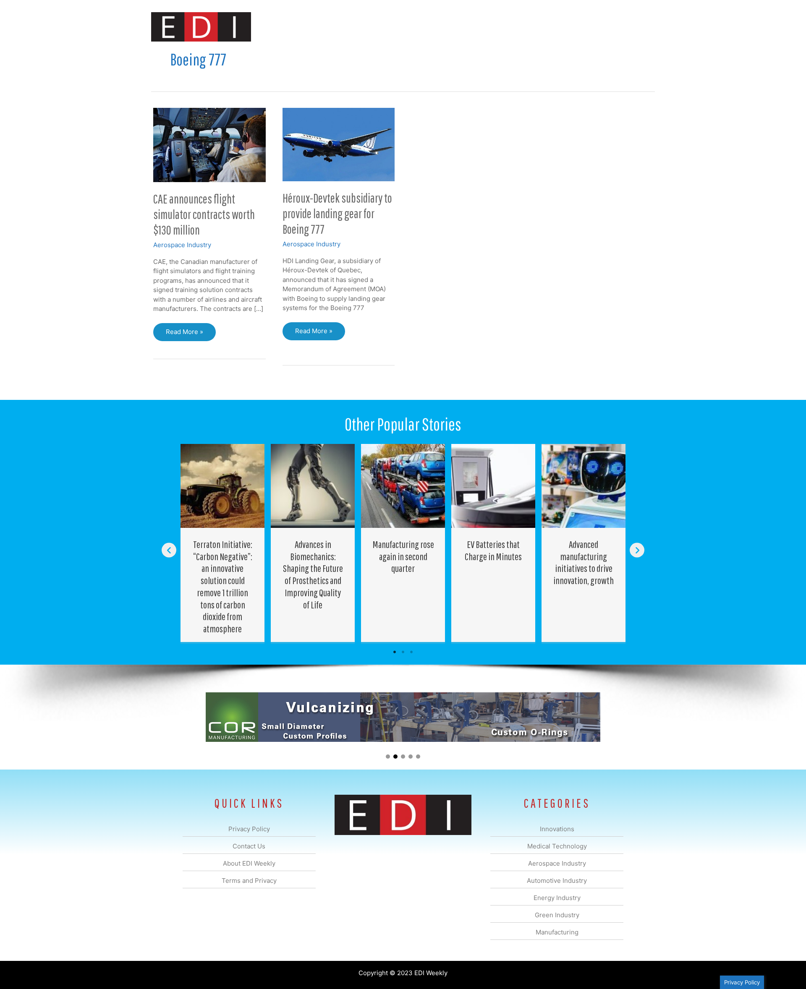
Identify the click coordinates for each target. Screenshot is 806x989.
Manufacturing (536, 26)
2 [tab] (403, 652)
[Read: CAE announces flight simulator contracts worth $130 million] (209, 144)
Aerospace (381, 26)
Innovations (304, 26)
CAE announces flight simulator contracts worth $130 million (204, 214)
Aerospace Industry (182, 245)
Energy (463, 26)
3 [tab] (411, 652)
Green (495, 26)
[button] (641, 26)
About (577, 26)
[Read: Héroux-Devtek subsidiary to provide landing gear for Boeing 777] (339, 144)
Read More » (184, 334)
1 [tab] (394, 652)
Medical (343, 26)
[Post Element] (223, 543)
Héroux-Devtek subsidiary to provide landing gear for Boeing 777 (337, 213)
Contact (610, 26)
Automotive (424, 26)
